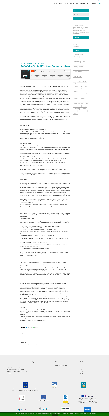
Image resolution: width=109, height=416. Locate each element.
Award (75, 66)
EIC (74, 81)
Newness (75, 40)
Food (81, 86)
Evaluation (76, 83)
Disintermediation (84, 78)
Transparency (83, 108)
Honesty (75, 88)
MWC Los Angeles (84, 96)
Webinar (75, 113)
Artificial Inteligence (78, 59)
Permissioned (83, 98)
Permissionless (77, 101)
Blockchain (81, 66)
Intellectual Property (78, 93)
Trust (75, 110)
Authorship (76, 64)
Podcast (30, 63)
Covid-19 (75, 73)
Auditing (85, 59)
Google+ (81, 373)
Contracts (86, 71)
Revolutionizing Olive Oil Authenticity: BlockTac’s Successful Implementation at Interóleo (81, 29)
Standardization (77, 106)
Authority (83, 61)
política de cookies (80, 413)
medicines (76, 96)
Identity (81, 88)
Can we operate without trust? (79, 22)
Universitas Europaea (82, 110)
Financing (76, 86)
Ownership (76, 98)
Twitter (81, 369)
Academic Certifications (78, 54)
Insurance (76, 91)
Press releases (76, 46)
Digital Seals (76, 78)
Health (86, 86)
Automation (83, 64)
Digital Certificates (77, 76)
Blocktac (75, 69)
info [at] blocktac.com (84, 367)
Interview (86, 93)
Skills (87, 103)
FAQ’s (33, 366)
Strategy (84, 106)
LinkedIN (81, 371)
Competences (82, 69)
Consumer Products (78, 71)
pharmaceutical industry (78, 103)
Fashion (81, 83)
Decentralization (83, 73)
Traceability (76, 108)
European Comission (82, 81)
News (74, 42)
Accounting (76, 56)
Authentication (77, 61)
